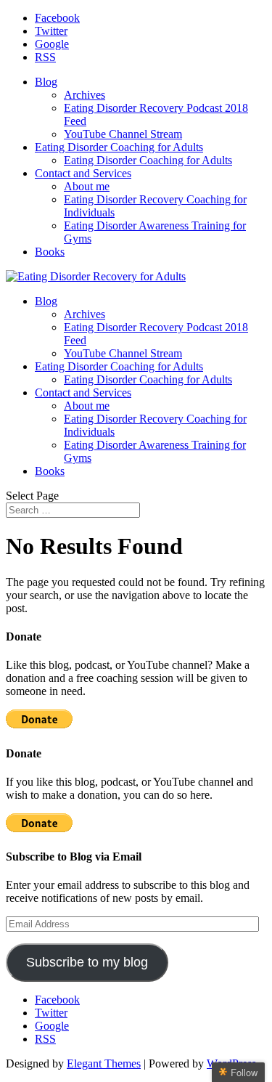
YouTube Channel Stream (123, 134)
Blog (46, 82)
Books (50, 251)
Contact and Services (83, 173)
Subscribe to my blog (87, 962)
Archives (84, 95)
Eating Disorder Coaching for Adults (119, 147)
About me (87, 186)
